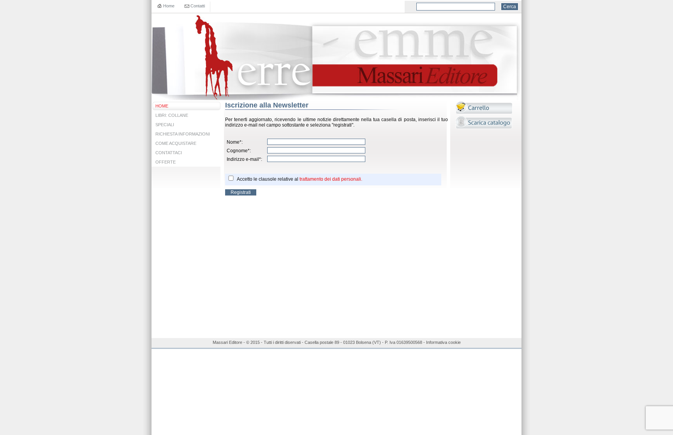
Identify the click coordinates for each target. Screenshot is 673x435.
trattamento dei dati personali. (331, 179)
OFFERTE (165, 162)
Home (168, 6)
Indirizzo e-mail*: (244, 159)
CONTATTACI (168, 152)
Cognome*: (239, 150)
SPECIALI (164, 124)
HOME (161, 106)
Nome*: (235, 142)
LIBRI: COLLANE (171, 115)
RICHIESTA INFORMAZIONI (182, 134)
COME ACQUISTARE (175, 143)
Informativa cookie (443, 342)
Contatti (197, 6)
